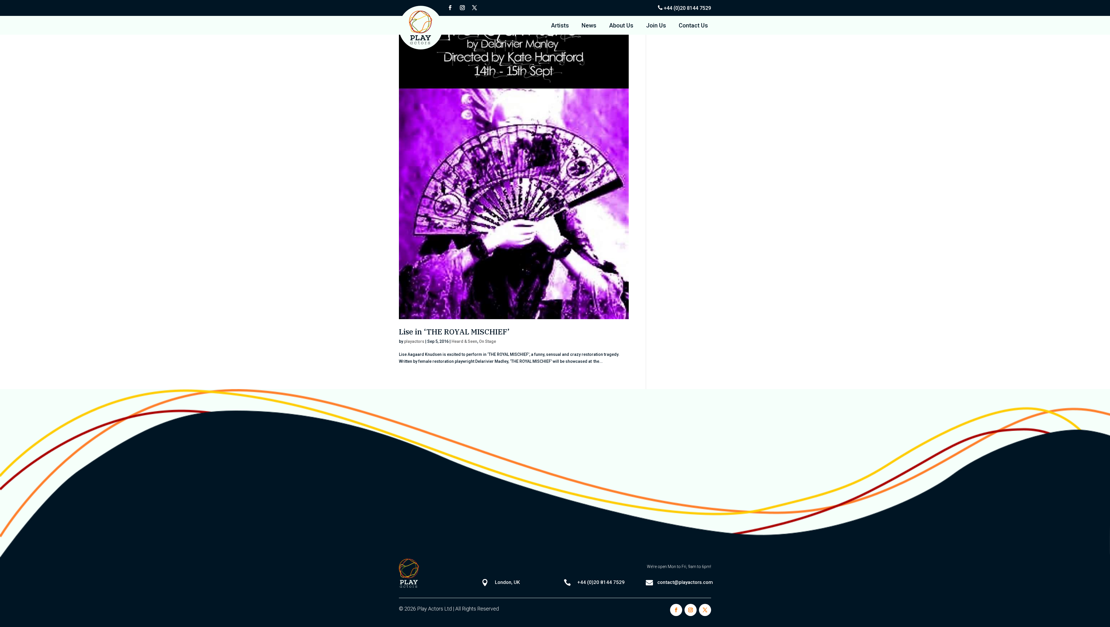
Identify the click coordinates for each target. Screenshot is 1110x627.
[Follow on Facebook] (450, 8)
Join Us (656, 26)
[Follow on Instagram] (462, 8)
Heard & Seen (464, 341)
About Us (621, 26)
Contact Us (693, 26)
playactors (414, 341)
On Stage (487, 341)
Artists (560, 26)
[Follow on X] (474, 8)
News (589, 26)
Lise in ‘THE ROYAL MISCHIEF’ (454, 331)
